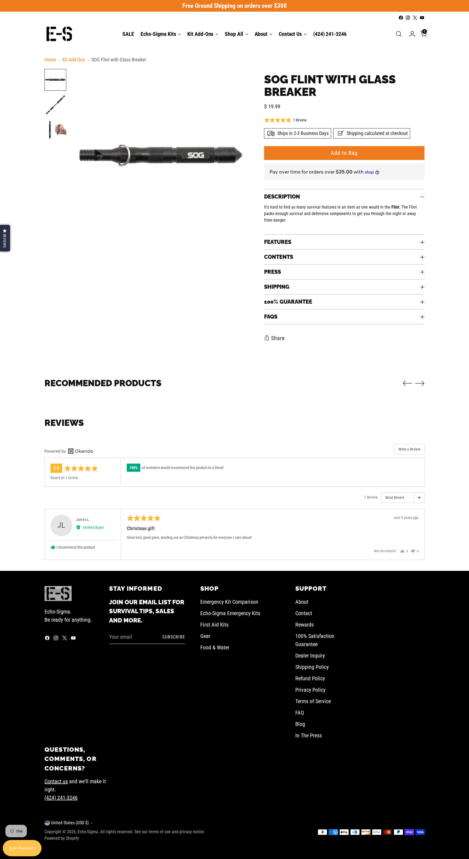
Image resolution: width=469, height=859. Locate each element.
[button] (5, 238)
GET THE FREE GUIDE (187, 478)
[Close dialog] (322, 367)
